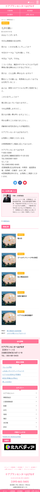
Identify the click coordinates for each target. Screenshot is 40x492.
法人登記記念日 (22, 277)
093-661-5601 (20, 481)
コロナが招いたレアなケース (16, 333)
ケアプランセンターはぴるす (20, 6)
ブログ (26, 467)
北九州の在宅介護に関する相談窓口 (20, 478)
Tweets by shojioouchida (11, 437)
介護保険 (10, 10)
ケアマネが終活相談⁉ (25, 315)
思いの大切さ (7, 382)
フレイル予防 (7, 367)
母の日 (19, 238)
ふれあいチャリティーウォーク (13, 371)
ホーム (6, 467)
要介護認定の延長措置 (14, 331)
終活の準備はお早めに (10, 378)
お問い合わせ (30, 14)
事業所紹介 (6, 221)
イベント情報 (17, 469)
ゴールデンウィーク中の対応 (27, 258)
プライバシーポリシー (29, 469)
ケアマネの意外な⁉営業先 (11, 375)
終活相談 (30, 10)
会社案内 (10, 14)
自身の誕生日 (22, 296)
